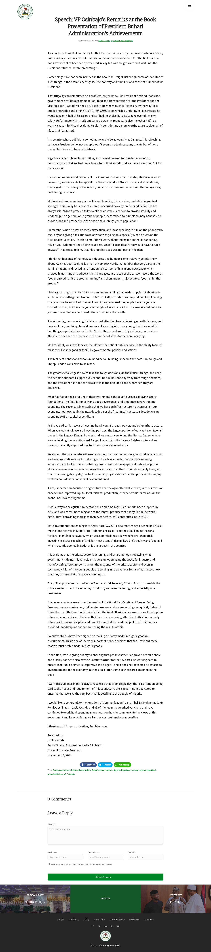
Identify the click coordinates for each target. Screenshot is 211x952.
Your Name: (52, 852)
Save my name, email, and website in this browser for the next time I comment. (81, 864)
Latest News (104, 40)
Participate (134, 919)
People (60, 919)
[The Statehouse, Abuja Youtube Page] (118, 926)
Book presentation (61, 770)
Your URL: (131, 852)
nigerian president (147, 770)
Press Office (99, 919)
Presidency (74, 919)
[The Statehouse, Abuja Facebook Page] (93, 926)
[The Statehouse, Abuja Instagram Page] (112, 926)
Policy (86, 919)
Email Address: (93, 852)
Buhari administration (81, 770)
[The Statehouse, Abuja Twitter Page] (99, 926)
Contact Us (149, 919)
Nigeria (117, 770)
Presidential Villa (117, 919)
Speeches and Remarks (122, 40)
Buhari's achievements (102, 770)
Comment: (52, 824)
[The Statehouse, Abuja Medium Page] (105, 926)
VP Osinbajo (69, 774)
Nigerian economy (129, 770)
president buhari (55, 774)
